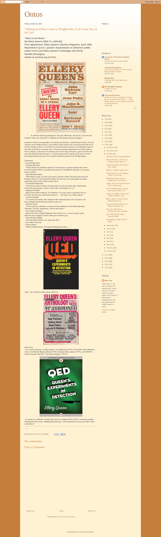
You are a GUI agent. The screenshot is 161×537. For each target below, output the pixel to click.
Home (61, 511)
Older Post (92, 511)
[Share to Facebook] (62, 434)
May (108, 238)
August (109, 229)
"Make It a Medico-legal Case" (117, 170)
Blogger (91, 532)
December (110, 147)
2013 (107, 268)
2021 (107, 135)
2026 (107, 119)
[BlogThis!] (57, 434)
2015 (107, 261)
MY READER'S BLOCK (113, 87)
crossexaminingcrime (113, 68)
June (109, 235)
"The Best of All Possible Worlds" (118, 157)
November (110, 151)
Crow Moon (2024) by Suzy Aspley (116, 61)
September (111, 225)
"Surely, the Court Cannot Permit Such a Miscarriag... (118, 184)
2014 (107, 264)
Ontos (34, 14)
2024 (107, 126)
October (110, 154)
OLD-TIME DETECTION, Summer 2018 (115, 215)
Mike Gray (108, 280)
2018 (107, 145)
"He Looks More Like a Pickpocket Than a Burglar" (117, 210)
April (108, 241)
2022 (107, 132)
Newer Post (30, 511)
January (110, 251)
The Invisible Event (112, 95)
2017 (107, 255)
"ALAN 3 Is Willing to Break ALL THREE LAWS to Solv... (117, 195)
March (109, 245)
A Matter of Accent (111, 89)
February (110, 248)
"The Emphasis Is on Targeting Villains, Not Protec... (117, 174)
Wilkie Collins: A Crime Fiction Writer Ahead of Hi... (117, 200)
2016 (107, 258)
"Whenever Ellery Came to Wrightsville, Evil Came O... (117, 179)
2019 (107, 142)
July (108, 232)
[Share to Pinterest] (64, 434)
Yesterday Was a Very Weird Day (116, 80)
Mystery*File (109, 78)
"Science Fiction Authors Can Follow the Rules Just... (116, 205)
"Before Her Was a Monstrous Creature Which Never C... (117, 161)
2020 (107, 138)
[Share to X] (59, 434)
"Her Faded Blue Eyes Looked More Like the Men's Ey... (117, 190)
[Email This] (55, 434)
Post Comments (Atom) (66, 517)
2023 (107, 129)
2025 (107, 122)
